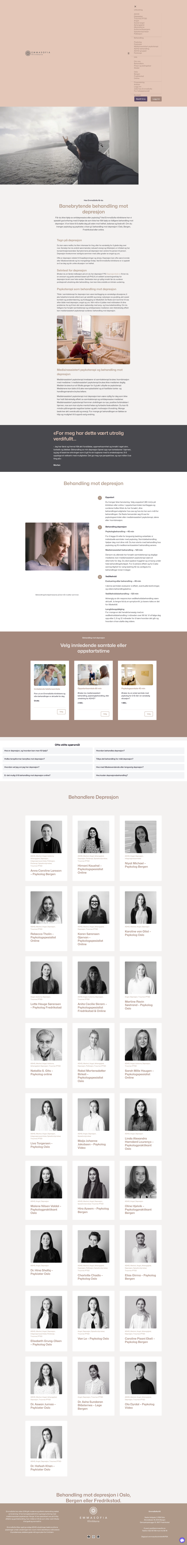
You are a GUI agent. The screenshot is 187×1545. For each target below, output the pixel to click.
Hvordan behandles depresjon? (110, 751)
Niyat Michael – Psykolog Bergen (136, 865)
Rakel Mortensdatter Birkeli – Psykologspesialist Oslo (92, 1076)
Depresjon (44, 858)
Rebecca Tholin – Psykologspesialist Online (43, 937)
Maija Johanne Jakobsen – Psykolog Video (92, 1144)
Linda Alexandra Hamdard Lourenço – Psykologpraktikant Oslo (139, 1143)
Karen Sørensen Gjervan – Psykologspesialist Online (90, 939)
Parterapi (34, 863)
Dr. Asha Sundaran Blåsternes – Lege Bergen (90, 1405)
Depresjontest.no (113, 274)
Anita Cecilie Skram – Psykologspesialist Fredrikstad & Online (92, 1007)
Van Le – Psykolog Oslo (93, 1338)
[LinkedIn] (98, 1536)
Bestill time (141, 99)
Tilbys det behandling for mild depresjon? (114, 759)
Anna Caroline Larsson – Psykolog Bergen (46, 872)
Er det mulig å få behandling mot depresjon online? (27, 775)
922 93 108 (152, 1531)
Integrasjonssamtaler (39, 861)
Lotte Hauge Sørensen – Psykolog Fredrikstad (46, 1005)
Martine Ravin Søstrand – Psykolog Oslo (139, 1005)
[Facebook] (88, 1536)
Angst (44, 856)
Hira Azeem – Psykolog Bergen (93, 1210)
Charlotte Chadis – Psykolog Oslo (90, 1277)
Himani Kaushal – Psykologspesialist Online (90, 869)
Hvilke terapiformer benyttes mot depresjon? (24, 759)
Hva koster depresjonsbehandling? (112, 775)
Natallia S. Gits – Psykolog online (42, 1072)
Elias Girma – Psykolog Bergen (140, 1277)
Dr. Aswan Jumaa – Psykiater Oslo (43, 1406)
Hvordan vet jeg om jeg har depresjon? (21, 767)
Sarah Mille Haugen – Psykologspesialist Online (139, 1074)
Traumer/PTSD (36, 866)
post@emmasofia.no (157, 1528)
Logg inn (156, 99)
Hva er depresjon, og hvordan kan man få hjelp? (26, 751)
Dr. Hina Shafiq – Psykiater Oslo (42, 1272)
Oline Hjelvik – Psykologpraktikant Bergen (138, 1209)
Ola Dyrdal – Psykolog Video (139, 1406)
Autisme (50, 856)
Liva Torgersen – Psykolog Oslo (41, 1145)
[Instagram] (93, 1536)
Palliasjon (51, 861)
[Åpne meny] (128, 53)
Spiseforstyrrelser (45, 863)
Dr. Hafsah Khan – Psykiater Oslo (43, 1467)
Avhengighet (35, 858)
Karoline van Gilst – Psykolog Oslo (138, 933)
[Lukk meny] (135, 6)
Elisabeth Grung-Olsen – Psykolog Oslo (46, 1342)
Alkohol (39, 856)
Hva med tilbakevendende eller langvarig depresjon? (120, 767)
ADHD (33, 856)
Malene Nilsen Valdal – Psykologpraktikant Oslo (46, 1209)
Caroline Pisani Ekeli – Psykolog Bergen (140, 1340)
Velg (61, 712)
